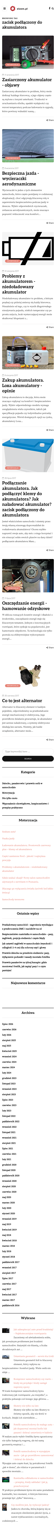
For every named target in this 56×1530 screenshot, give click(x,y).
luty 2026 (6, 1034)
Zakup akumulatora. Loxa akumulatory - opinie (23, 386)
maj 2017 (6, 1289)
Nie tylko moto (9, 798)
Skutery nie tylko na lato (26, 1405)
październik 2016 (10, 1305)
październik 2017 (10, 1262)
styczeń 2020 (8, 1213)
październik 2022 (10, 1121)
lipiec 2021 (7, 1148)
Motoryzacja (12, 65)
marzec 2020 (8, 1202)
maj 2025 (6, 1045)
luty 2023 (6, 1110)
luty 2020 (6, 1208)
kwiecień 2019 (9, 1229)
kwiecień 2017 (9, 1294)
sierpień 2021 (9, 1143)
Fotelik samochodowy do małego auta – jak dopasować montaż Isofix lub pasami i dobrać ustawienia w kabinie (34, 1428)
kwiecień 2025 (9, 1051)
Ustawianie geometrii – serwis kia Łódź (34, 1356)
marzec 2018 (8, 1246)
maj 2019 (6, 1224)
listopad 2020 (9, 1170)
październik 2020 (10, 1175)
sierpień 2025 (9, 1040)
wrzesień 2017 (9, 1267)
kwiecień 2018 (9, 1240)
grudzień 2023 (9, 1078)
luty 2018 (6, 1251)
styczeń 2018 (8, 1256)
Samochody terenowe (13, 899)
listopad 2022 (9, 1116)
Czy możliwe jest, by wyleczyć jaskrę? (30, 1505)
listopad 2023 (9, 1083)
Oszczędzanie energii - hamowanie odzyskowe (26, 606)
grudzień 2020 (9, 1164)
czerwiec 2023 (9, 1105)
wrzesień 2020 (9, 1181)
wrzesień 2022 (9, 1126)
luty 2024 (6, 1072)
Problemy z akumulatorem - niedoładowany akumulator (18, 284)
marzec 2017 (8, 1300)
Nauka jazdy (8, 838)
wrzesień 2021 (9, 1137)
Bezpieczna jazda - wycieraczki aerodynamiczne (20, 179)
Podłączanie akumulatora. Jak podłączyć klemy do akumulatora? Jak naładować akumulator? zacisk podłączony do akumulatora (27, 499)
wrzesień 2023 (9, 1089)
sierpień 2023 (9, 1094)
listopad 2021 (9, 1132)
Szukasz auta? (9, 831)
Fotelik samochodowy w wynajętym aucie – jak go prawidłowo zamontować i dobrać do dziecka (34, 1455)
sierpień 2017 (9, 1273)
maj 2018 (6, 1235)
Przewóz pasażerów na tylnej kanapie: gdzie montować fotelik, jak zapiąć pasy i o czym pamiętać (24, 966)
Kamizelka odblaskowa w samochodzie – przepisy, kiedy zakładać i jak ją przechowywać (34, 1482)
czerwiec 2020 (9, 1191)
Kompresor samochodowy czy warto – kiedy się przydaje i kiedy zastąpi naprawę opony (33, 1383)
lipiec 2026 (7, 1024)
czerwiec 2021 (9, 1154)
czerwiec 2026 (9, 1029)
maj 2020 (6, 1197)
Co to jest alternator (22, 700)
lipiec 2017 (7, 1278)
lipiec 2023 (7, 1099)
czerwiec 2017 (9, 1283)
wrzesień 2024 (9, 1056)
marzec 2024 (8, 1067)
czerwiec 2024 (9, 1062)
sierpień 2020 (9, 1186)
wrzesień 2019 (9, 1218)
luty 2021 (6, 1159)
